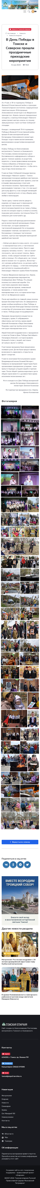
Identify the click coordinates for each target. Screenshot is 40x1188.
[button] (28, 11)
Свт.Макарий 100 (8, 1114)
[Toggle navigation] (24, 11)
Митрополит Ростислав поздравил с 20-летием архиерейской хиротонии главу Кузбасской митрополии (19, 962)
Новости (23, 33)
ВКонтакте (9, 1134)
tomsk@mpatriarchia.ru (12, 1076)
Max (6, 1137)
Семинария (6, 1106)
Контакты (6, 1121)
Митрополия (7, 1096)
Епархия (5, 1099)
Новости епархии (15, 35)
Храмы (4, 1110)
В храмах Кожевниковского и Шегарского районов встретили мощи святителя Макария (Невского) (19, 997)
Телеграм (8, 1141)
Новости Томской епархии (21, 29)
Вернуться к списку (21, 842)
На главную (11, 33)
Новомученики (7, 1117)
